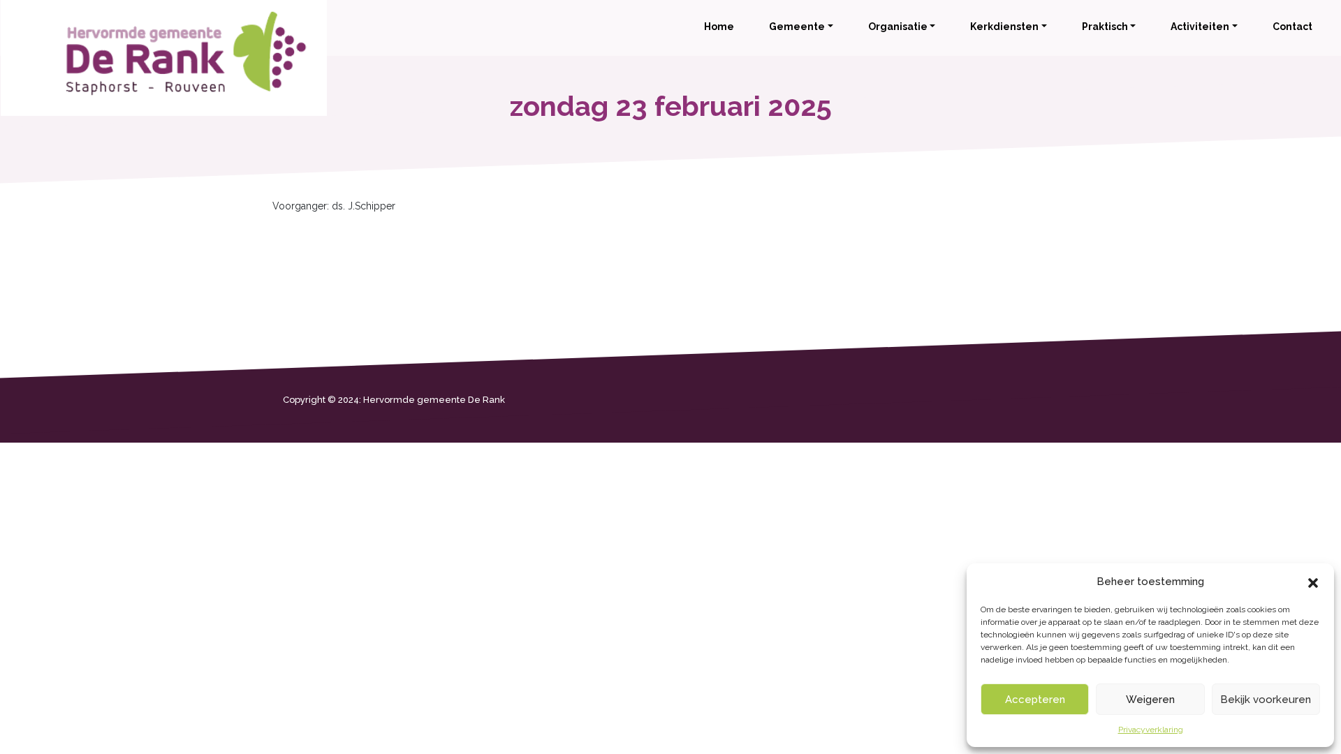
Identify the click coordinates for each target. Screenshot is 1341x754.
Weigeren (1150, 699)
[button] (1313, 582)
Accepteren (1035, 699)
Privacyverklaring (1150, 729)
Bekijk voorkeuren (1265, 699)
